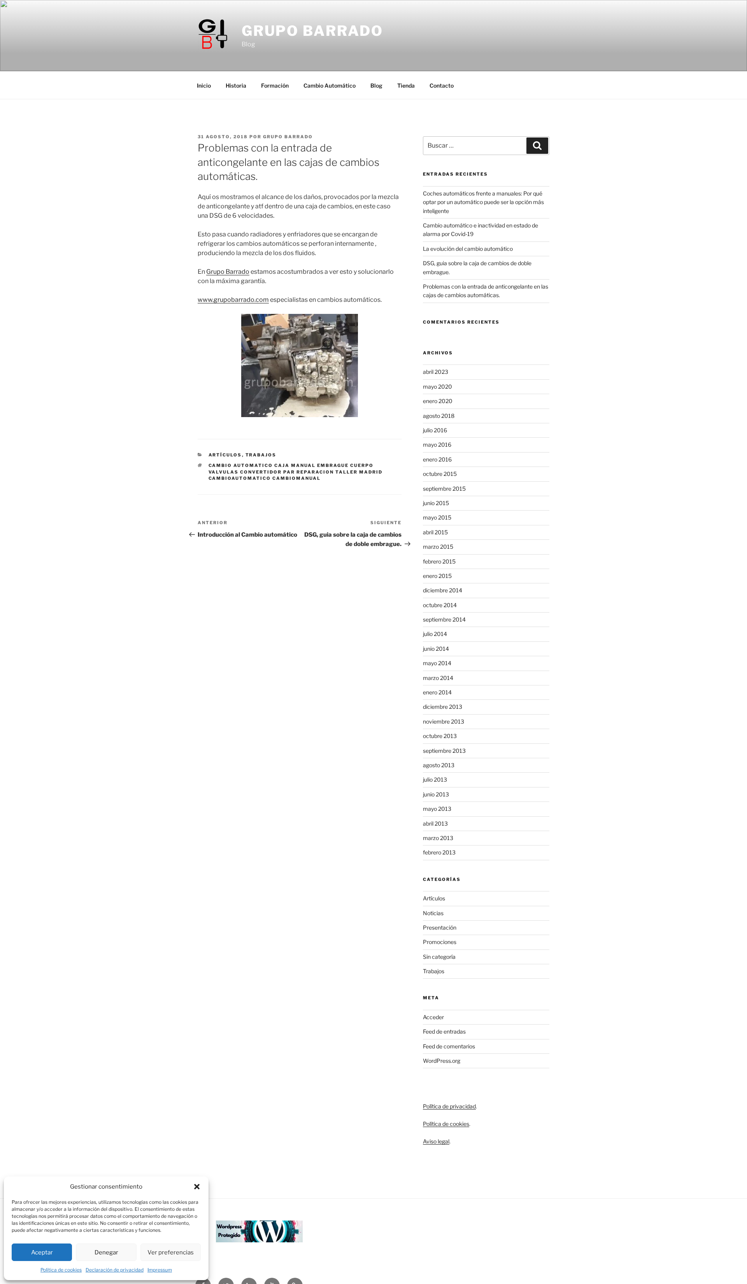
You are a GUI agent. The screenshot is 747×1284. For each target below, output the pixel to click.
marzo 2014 (438, 678)
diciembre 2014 (442, 590)
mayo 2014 (437, 663)
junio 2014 (436, 648)
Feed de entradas (444, 1031)
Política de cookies (61, 1270)
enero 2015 (437, 575)
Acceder (433, 1017)
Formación (275, 85)
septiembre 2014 (444, 619)
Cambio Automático (329, 85)
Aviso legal (436, 1141)
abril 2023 (435, 371)
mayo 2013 (437, 808)
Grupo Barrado (312, 30)
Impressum (159, 1270)
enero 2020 (437, 401)
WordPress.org (441, 1060)
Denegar (106, 1252)
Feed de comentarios (449, 1046)
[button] (197, 1187)
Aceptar (42, 1252)
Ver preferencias (170, 1252)
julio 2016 (435, 430)
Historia (236, 85)
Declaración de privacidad (115, 1270)
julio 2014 (435, 634)
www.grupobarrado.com (233, 299)
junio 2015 (436, 503)
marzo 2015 (438, 546)
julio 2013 (435, 779)
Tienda (406, 85)
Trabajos (261, 455)
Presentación (439, 927)
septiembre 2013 (444, 750)
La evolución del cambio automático (468, 248)
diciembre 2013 (442, 706)
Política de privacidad (449, 1106)
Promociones (439, 942)
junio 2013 (436, 794)
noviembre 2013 (443, 721)
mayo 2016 (437, 444)
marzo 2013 (438, 838)
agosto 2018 (438, 415)
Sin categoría (439, 956)
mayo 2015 (437, 517)
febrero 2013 (439, 852)
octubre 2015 (440, 473)
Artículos (225, 455)
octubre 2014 (440, 605)
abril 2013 (435, 823)
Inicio (204, 85)
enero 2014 (437, 692)
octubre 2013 (440, 736)
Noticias (433, 913)
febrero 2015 (439, 561)
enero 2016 (437, 459)
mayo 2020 (437, 386)
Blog (376, 85)
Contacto (442, 85)
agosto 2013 (438, 765)
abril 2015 (435, 532)
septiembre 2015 (444, 488)
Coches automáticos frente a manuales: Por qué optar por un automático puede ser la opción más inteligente (483, 202)
